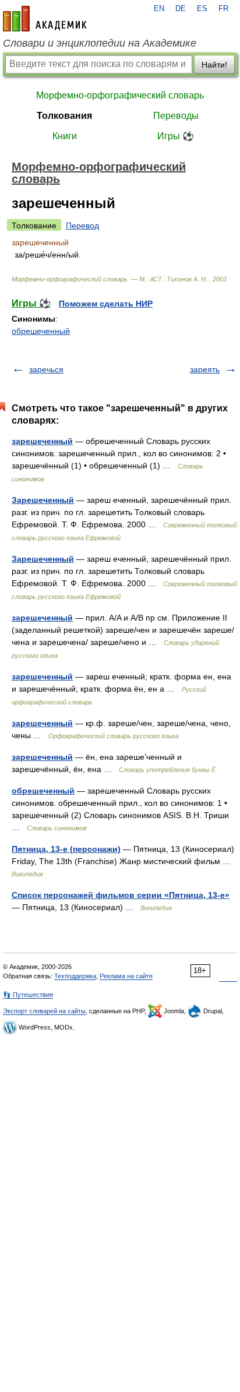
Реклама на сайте (126, 975)
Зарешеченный (43, 500)
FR (223, 9)
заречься (46, 369)
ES (202, 9)
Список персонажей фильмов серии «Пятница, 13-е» (121, 895)
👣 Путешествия (28, 994)
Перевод (82, 225)
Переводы (176, 116)
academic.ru (45, 18)
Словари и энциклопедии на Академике (99, 43)
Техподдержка (75, 975)
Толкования (64, 116)
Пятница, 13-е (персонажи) (66, 849)
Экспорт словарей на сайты (44, 1010)
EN (159, 9)
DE (180, 9)
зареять (205, 369)
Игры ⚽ (175, 136)
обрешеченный (41, 331)
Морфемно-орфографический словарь (120, 95)
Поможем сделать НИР (106, 303)
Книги (64, 136)
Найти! (214, 64)
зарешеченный (42, 441)
